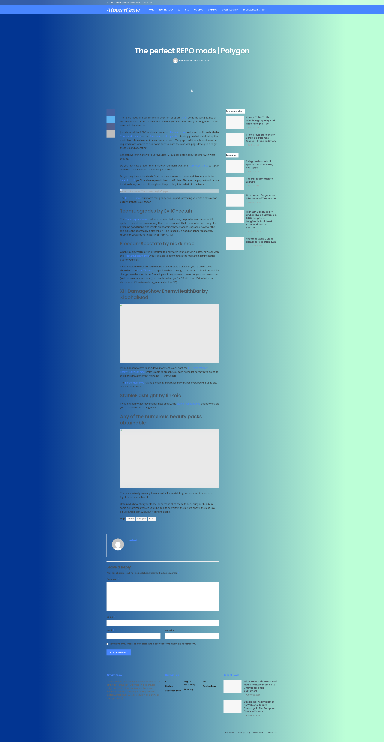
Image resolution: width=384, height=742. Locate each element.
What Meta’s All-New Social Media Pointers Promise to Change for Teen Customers (260, 686)
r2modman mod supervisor (164, 136)
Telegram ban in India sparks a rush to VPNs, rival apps (259, 164)
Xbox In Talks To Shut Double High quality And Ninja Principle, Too (260, 120)
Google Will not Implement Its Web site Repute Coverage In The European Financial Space (260, 706)
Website (169, 630)
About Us (110, 2)
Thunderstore (178, 132)
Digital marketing (254, 9)
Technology (166, 9)
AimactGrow (123, 9)
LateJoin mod (127, 180)
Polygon (141, 518)
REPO (184, 117)
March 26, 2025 (201, 60)
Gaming (212, 9)
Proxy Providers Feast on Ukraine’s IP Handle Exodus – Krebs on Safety (261, 138)
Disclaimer (135, 2)
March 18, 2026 (254, 202)
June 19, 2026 (253, 171)
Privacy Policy (122, 2)
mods (131, 518)
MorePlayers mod (198, 165)
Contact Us (147, 2)
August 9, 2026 (254, 231)
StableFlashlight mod (188, 403)
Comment (113, 579)
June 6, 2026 (253, 186)
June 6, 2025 (253, 145)
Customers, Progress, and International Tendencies (261, 197)
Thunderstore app (130, 136)
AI (179, 9)
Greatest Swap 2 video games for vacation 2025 (261, 240)
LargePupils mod (134, 382)
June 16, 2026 (253, 127)
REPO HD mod (133, 198)
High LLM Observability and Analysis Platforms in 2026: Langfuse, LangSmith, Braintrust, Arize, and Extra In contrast (261, 219)
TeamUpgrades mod (136, 219)
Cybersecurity (230, 9)
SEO (187, 9)
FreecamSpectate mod (136, 255)
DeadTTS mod (145, 270)
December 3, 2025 (255, 246)
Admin (185, 60)
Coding (198, 9)
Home (151, 9)
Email (110, 630)
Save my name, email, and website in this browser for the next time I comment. (153, 643)
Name (110, 616)
